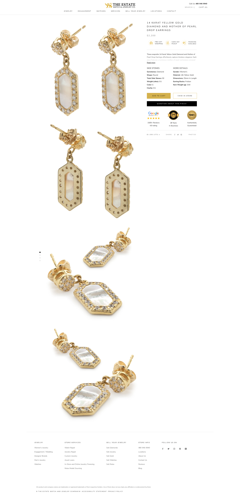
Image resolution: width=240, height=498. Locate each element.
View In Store (185, 96)
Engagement (84, 11)
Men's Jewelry (39, 460)
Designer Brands (40, 456)
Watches (37, 464)
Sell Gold (110, 456)
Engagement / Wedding (43, 452)
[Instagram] (174, 448)
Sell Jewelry (111, 452)
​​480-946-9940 (201, 3)
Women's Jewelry (41, 448)
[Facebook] (175, 134)
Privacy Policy (115, 491)
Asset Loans (69, 460)
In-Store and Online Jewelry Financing (79, 464)
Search (189, 7)
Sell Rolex (110, 464)
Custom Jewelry (71, 456)
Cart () (203, 7)
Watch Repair (70, 448)
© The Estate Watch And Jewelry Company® (58, 491)
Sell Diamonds (112, 448)
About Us (142, 456)
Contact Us (142, 460)
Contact (171, 11)
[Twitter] (178, 134)
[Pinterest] (181, 134)
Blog (140, 468)
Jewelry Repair (70, 452)
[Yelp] (186, 448)
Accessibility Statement (94, 491)
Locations (156, 11)
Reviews (141, 464)
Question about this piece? (172, 104)
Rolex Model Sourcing (73, 468)
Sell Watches (111, 460)
